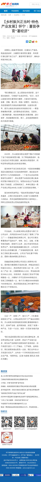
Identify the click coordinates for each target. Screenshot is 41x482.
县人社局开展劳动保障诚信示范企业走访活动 (17, 376)
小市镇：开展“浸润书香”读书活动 (12, 383)
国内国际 (26, 11)
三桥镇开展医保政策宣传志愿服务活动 (14, 379)
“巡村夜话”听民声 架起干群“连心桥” (13, 393)
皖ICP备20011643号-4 (11, 460)
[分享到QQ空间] (36, 41)
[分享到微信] (30, 41)
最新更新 (4, 371)
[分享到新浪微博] (33, 41)
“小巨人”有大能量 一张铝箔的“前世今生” (15, 400)
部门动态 (37, 11)
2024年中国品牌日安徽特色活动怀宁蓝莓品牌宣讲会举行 (21, 397)
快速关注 (4, 411)
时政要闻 (15, 11)
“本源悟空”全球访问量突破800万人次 (14, 403)
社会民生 (17, 15)
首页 (6, 11)
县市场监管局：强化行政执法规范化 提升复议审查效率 (20, 390)
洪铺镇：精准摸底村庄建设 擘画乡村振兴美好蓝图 (18, 386)
